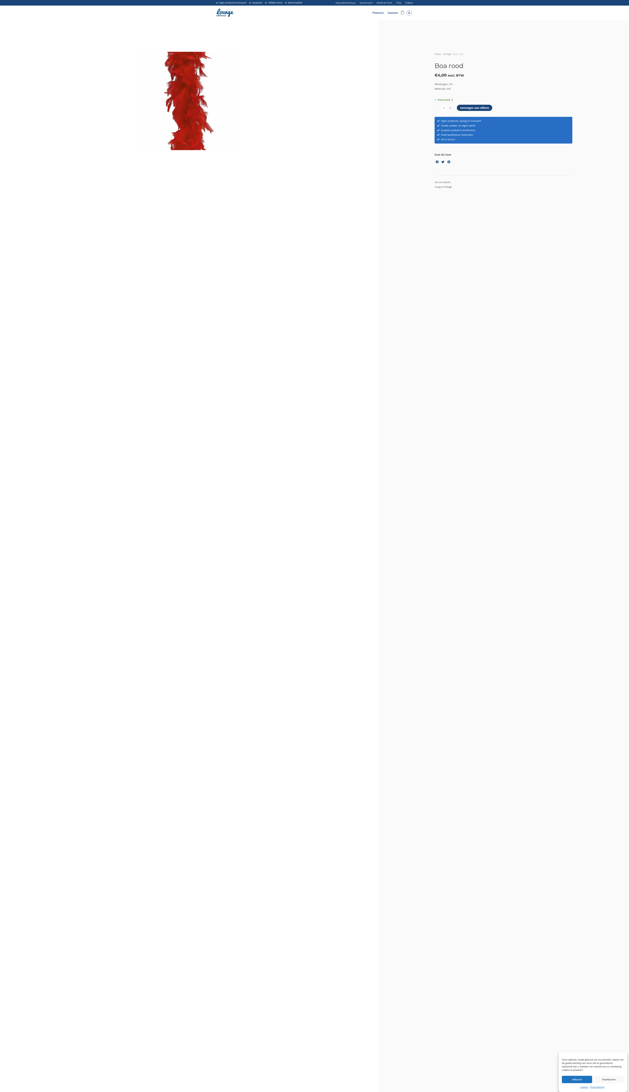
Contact (393, 12)
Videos (409, 2)
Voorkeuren (609, 1079)
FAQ (398, 2)
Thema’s (378, 12)
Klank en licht (384, 2)
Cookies (584, 1087)
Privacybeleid (597, 1087)
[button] (409, 13)
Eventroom (366, 2)
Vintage (447, 54)
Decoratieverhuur (346, 2)
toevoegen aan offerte (474, 108)
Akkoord (577, 1079)
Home (438, 54)
